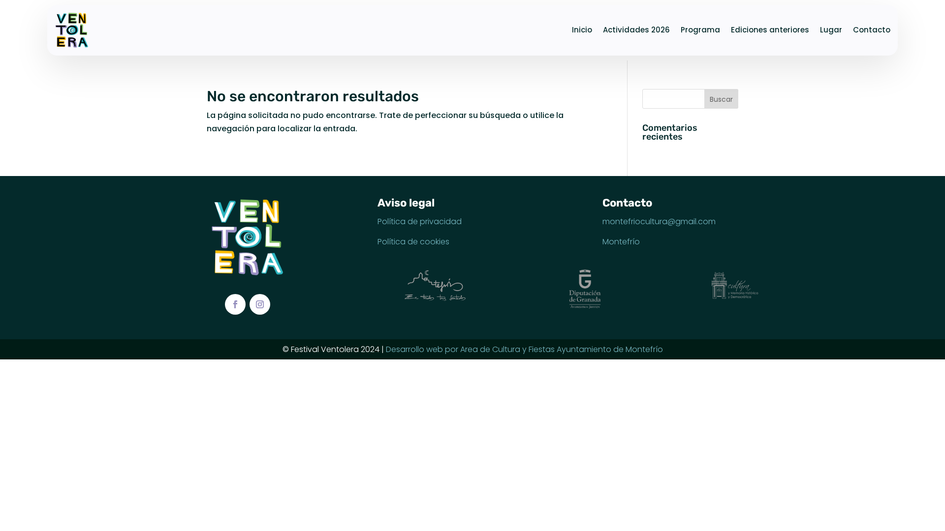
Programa (700, 30)
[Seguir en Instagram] (260, 304)
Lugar (831, 30)
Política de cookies (413, 241)
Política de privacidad (420, 221)
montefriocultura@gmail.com (659, 221)
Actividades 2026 (636, 30)
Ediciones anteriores (770, 30)
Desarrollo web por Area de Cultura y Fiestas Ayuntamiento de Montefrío (524, 349)
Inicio (582, 30)
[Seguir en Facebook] (235, 304)
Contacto (871, 30)
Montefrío (621, 241)
